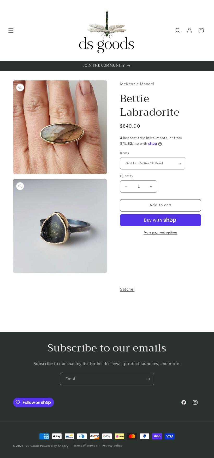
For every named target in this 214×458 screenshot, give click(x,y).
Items (124, 153)
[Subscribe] (148, 379)
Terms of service (85, 445)
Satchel (127, 289)
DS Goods (32, 446)
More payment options (160, 232)
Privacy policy (112, 445)
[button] (11, 30)
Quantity (126, 176)
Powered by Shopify (54, 446)
